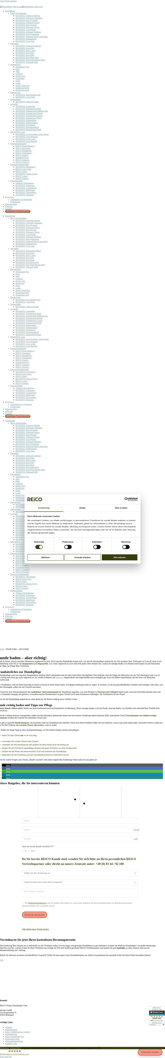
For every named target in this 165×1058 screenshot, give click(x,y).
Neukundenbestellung (14, 1041)
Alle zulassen (120, 557)
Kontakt (8, 1027)
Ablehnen (45, 557)
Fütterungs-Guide (12, 1039)
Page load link (6, 1057)
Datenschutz (15, 1048)
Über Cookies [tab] (121, 508)
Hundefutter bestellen (150, 1052)
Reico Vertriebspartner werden (17, 1032)
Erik (1, 960)
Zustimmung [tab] (44, 508)
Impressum (4, 1048)
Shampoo (59, 677)
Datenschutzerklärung (37, 903)
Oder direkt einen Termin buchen (35, 929)
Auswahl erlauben (82, 557)
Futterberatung (11, 1030)
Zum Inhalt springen (8, 1)
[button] (6, 765)
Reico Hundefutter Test (14, 1037)
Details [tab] (82, 508)
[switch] (68, 547)
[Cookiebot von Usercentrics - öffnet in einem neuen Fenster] (126, 499)
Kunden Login (11, 1043)
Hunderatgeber (11, 1034)
